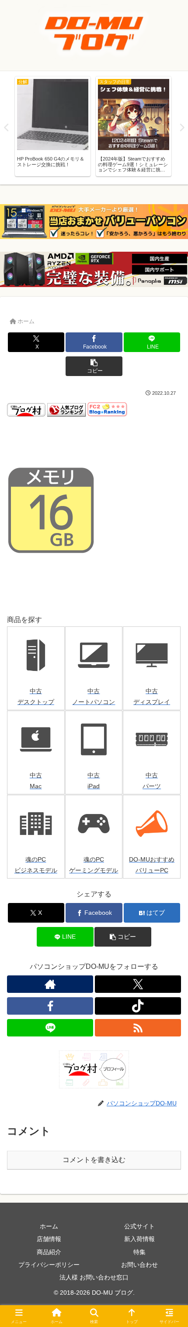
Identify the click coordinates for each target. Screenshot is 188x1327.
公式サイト (139, 1226)
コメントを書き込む (94, 1159)
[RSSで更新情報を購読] (138, 1027)
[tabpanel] (53, 126)
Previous (6, 127)
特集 (139, 1251)
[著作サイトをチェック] (50, 984)
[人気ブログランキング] (66, 409)
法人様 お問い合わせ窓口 (94, 1277)
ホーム (49, 1226)
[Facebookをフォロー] (50, 1006)
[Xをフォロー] (138, 984)
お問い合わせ (139, 1264)
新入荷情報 (139, 1238)
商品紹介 (49, 1251)
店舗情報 (49, 1238)
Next (181, 127)
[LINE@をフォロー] (50, 1027)
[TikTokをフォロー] (138, 1006)
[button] (94, 366)
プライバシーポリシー (49, 1264)
